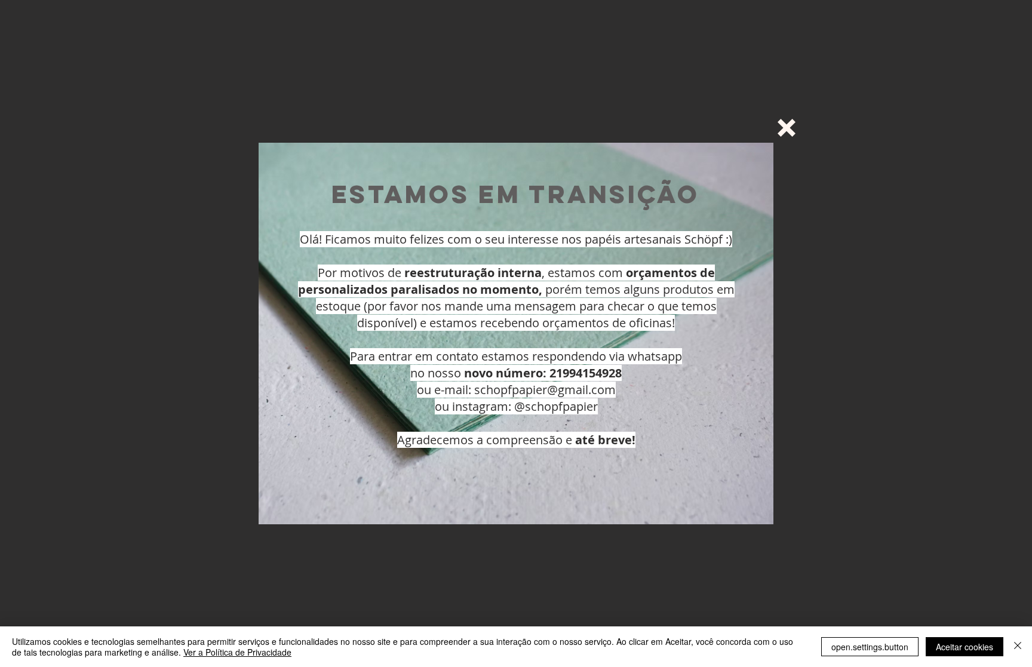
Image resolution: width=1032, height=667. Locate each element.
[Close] (1017, 646)
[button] (787, 128)
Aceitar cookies (964, 647)
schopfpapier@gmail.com (545, 390)
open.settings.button (869, 647)
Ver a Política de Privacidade (237, 652)
